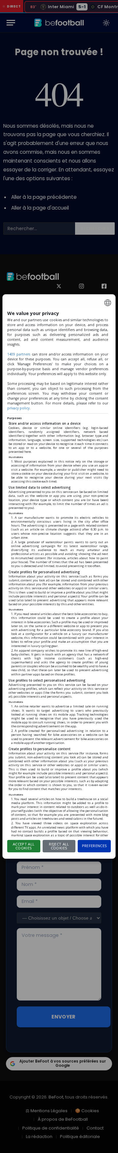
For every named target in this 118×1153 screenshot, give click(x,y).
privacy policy (18, 408)
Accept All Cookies (23, 846)
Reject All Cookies (59, 846)
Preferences (94, 845)
